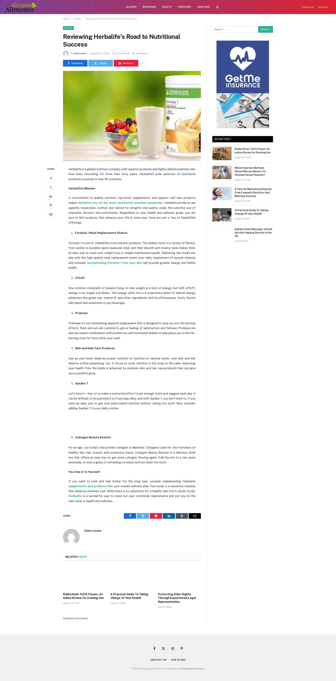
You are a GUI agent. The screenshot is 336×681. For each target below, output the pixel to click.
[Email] (50, 214)
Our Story (323, 7)
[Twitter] (50, 187)
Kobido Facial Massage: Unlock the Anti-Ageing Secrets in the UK (253, 233)
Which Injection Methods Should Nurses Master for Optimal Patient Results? (250, 171)
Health (167, 7)
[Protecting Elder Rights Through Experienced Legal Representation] (179, 577)
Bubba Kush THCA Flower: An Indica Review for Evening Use (83, 596)
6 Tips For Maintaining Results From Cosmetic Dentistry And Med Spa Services (253, 192)
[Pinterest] (50, 205)
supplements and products (87, 486)
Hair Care (203, 7)
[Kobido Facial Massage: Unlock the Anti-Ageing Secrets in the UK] (222, 233)
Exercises (184, 7)
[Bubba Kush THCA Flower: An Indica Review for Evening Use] (84, 577)
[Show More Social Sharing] (142, 63)
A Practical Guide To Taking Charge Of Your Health (129, 596)
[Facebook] (50, 178)
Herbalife (75, 496)
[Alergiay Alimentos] (21, 7)
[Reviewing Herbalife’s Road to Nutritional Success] (132, 116)
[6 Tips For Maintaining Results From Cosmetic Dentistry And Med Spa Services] (222, 193)
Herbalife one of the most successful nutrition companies (120, 202)
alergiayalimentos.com (192, 668)
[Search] (218, 7)
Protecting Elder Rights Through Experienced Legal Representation (177, 598)
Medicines (149, 7)
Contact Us (308, 7)
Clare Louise (80, 53)
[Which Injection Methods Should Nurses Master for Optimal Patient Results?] (222, 172)
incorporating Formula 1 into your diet (114, 263)
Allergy (131, 7)
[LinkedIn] (50, 196)
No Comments (122, 53)
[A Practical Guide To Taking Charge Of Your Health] (131, 577)
